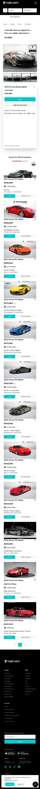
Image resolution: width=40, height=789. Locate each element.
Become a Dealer (9, 709)
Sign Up (20, 741)
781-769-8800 (25, 356)
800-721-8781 (25, 597)
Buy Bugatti (7, 678)
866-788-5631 (25, 637)
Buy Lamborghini (9, 676)
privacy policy (13, 780)
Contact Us (28, 673)
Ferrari (20, 24)
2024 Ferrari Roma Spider (15, 87)
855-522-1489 (25, 396)
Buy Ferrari (7, 673)
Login (6, 706)
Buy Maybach (8, 686)
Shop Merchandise (30, 689)
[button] (16, 645)
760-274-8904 (25, 316)
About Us (27, 676)
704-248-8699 (25, 236)
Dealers (27, 686)
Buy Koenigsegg (9, 683)
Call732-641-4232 (20, 105)
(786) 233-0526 (25, 557)
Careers (27, 694)
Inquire (20, 99)
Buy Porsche (7, 694)
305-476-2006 (25, 276)
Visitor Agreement (9, 712)
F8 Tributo (28, 24)
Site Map (27, 678)
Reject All (20, 784)
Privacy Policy (8, 718)
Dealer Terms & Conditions (11, 715)
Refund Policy (29, 691)
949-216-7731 (25, 196)
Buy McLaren (8, 691)
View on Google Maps (12, 146)
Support (6, 758)
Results (12, 24)
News (26, 683)
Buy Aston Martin (9, 696)
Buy (26, 681)
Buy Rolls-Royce (9, 689)
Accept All (10, 784)
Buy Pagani (7, 681)
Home (5, 24)
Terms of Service (9, 721)
